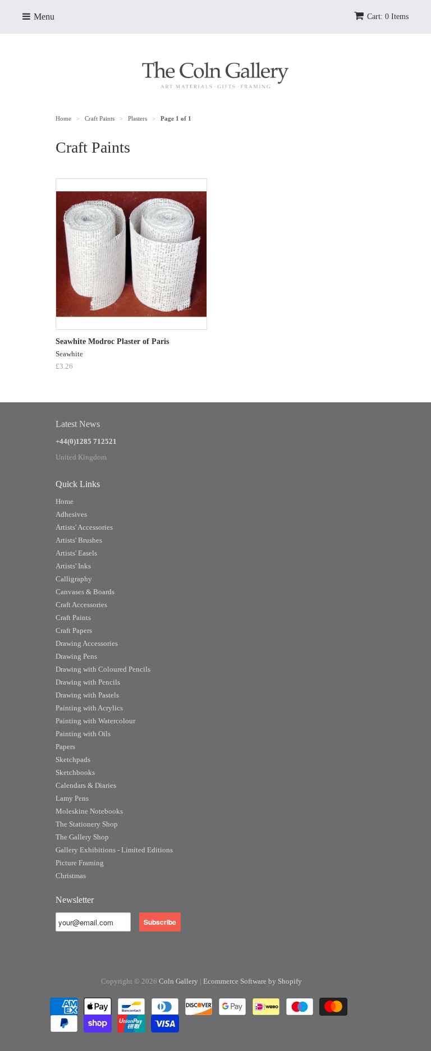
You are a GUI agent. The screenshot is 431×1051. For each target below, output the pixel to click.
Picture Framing (80, 863)
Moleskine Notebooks (89, 811)
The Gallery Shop (82, 837)
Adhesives (71, 514)
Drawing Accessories (87, 643)
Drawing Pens (76, 656)
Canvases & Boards (85, 592)
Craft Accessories (81, 604)
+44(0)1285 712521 (86, 441)
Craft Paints (73, 617)
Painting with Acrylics (89, 708)
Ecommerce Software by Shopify (252, 981)
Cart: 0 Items (388, 16)
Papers (65, 746)
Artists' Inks (73, 566)
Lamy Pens (72, 798)
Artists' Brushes (79, 540)
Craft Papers (74, 630)
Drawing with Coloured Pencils (103, 669)
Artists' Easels (76, 553)
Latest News (78, 424)
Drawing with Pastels (87, 695)
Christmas (71, 875)
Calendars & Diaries (86, 785)
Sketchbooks (75, 772)
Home (65, 501)
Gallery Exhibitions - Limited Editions (114, 850)
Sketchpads (73, 759)
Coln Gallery (178, 981)
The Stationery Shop (87, 824)
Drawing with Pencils (88, 682)
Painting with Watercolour (95, 721)
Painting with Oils (83, 733)
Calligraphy (74, 579)
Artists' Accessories (84, 527)
